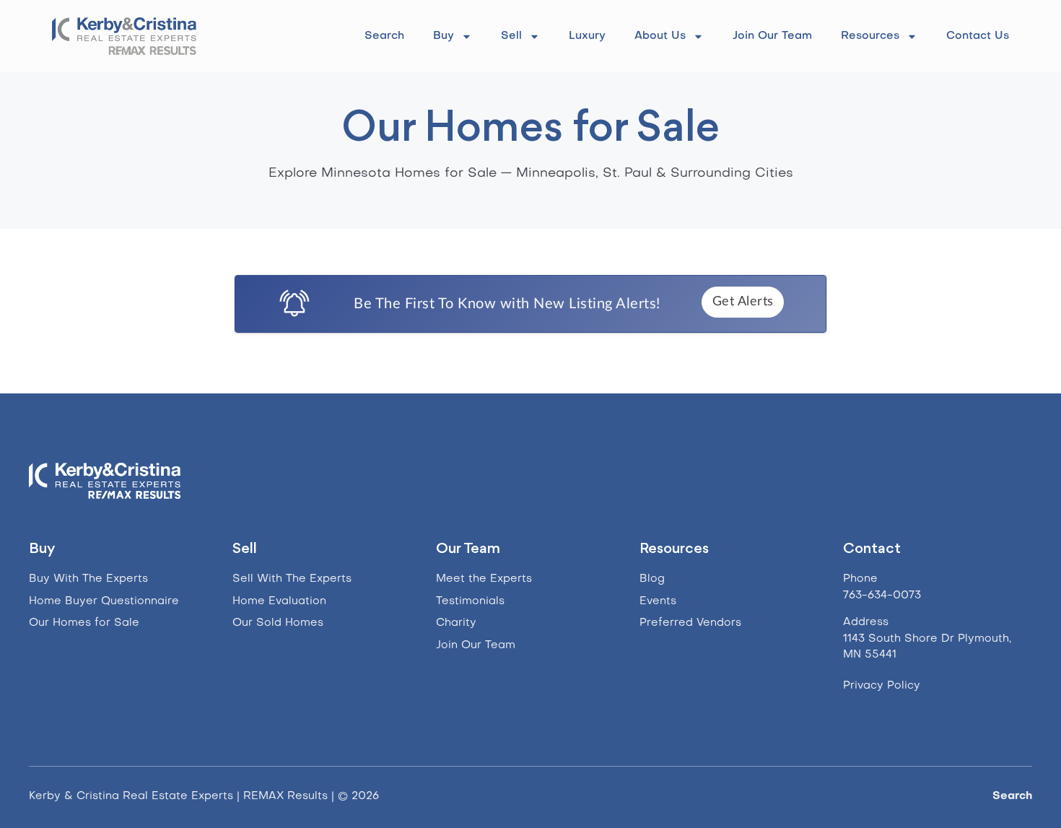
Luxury (587, 36)
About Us (660, 36)
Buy (443, 36)
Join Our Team (772, 36)
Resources (870, 36)
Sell (511, 36)
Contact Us (977, 36)
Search (384, 36)
